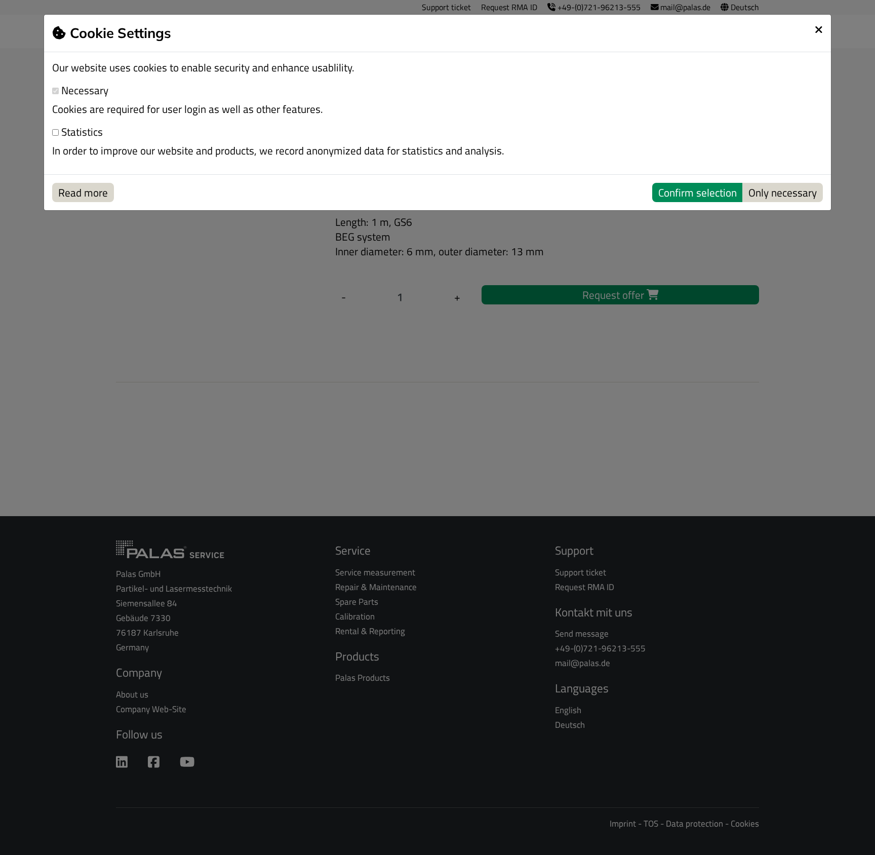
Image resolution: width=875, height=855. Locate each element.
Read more (83, 192)
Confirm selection (697, 192)
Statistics (81, 132)
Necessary (83, 90)
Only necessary (782, 192)
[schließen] (819, 29)
